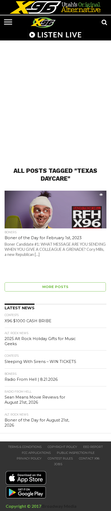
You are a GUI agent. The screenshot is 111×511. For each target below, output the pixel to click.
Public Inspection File (76, 453)
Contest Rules (60, 458)
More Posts (55, 287)
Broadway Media (59, 506)
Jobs (58, 464)
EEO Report (93, 447)
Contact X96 (89, 458)
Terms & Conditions (24, 447)
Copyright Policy (62, 447)
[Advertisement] (55, 100)
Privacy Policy (29, 458)
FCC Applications (36, 453)
